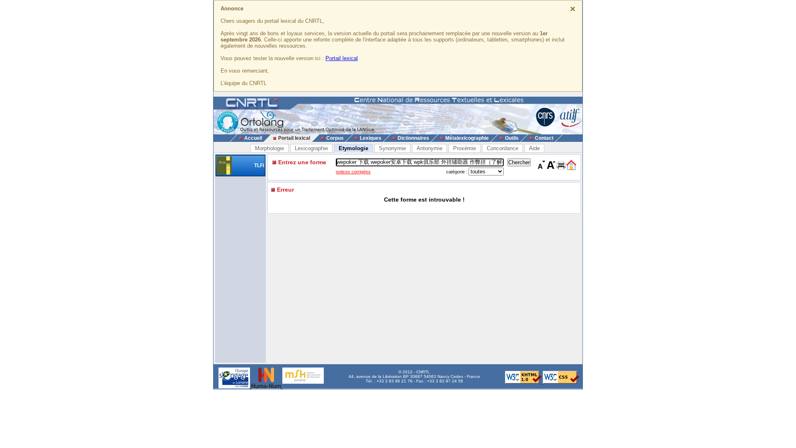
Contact (544, 138)
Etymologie (353, 148)
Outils (512, 138)
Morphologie (269, 148)
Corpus (335, 138)
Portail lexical (341, 58)
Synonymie (392, 148)
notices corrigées (353, 171)
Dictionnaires (413, 138)
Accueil (253, 138)
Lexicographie (311, 148)
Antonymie (429, 148)
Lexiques (370, 138)
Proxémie (464, 148)
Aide (534, 148)
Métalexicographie (467, 138)
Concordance (502, 148)
